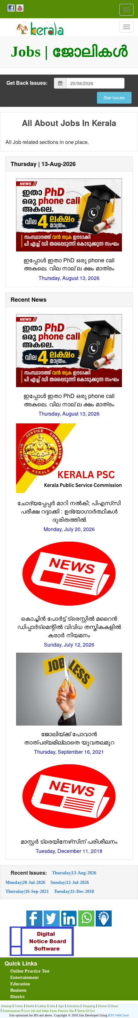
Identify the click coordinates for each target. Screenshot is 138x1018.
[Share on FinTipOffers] (104, 917)
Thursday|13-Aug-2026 (74, 872)
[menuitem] (46, 971)
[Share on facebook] (34, 917)
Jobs (52, 1006)
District (17, 996)
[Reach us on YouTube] (19, 7)
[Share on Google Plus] (69, 917)
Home (114, 1006)
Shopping (88, 1006)
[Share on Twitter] (52, 917)
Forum (18, 1006)
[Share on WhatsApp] (86, 917)
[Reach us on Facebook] (10, 7)
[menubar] (70, 984)
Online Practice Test (29, 971)
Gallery (42, 1006)
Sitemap (6, 1006)
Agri (61, 1006)
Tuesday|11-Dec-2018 (74, 891)
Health (30, 1006)
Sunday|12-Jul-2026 (69, 882)
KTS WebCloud (118, 1015)
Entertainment (24, 977)
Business (18, 990)
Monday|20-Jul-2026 (25, 882)
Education (20, 984)
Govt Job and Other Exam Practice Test (48, 1011)
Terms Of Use (86, 1011)
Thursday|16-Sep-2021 (27, 891)
